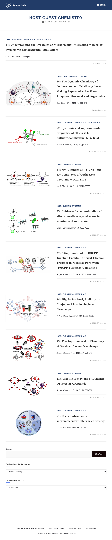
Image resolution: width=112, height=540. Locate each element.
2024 (65, 76)
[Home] (43, 22)
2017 (59, 373)
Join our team (56, 528)
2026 (8, 40)
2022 (59, 76)
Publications (44, 40)
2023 (59, 411)
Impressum (91, 528)
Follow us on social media (30, 528)
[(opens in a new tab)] (28, 137)
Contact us (75, 528)
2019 (59, 294)
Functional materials (23, 40)
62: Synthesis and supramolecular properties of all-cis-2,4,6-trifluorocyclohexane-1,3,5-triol (79, 132)
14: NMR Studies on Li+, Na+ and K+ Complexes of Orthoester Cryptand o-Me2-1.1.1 (79, 174)
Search (9, 449)
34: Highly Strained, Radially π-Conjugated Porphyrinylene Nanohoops (78, 304)
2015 (59, 164)
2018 (59, 206)
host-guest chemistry (58, 22)
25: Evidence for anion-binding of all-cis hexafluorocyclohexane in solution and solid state (79, 216)
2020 (59, 336)
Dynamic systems (78, 76)
